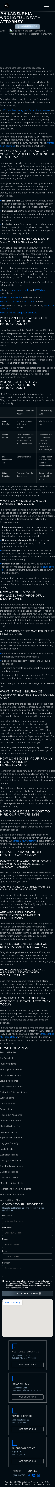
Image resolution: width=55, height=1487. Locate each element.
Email (4, 1251)
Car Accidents (7, 1058)
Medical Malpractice (10, 1126)
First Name (7, 1216)
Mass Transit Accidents (11, 1183)
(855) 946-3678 (19, 1475)
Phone (5, 1239)
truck (14, 290)
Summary (6, 1263)
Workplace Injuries (9, 1154)
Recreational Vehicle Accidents (15, 1189)
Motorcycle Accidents (11, 1069)
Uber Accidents (8, 1103)
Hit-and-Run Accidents (11, 1115)
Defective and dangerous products (19, 312)
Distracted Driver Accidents (13, 1092)
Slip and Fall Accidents (11, 1137)
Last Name (6, 1227)
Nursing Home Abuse (10, 1160)
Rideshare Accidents (10, 1120)
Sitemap (40, 1484)
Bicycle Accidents (9, 1081)
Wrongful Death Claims (11, 1200)
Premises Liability (8, 1132)
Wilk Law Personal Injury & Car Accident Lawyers (26, 110)
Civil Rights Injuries (9, 1172)
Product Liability (8, 1149)
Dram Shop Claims (9, 1177)
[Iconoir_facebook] (29, 1475)
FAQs (48, 1484)
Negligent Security (9, 1143)
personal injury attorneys (24, 841)
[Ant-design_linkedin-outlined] (38, 1475)
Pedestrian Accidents (10, 1075)
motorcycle (23, 290)
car (9, 290)
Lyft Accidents (7, 1098)
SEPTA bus (39, 290)
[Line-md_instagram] (33, 1475)
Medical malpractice (12, 297)
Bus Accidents (7, 1109)
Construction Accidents (11, 1166)
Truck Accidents (8, 1063)
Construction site (10, 301)
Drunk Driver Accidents (11, 1086)
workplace (29, 301)
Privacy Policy (29, 1484)
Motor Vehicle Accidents (12, 1194)
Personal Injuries (8, 1052)
